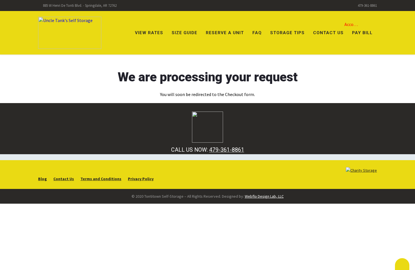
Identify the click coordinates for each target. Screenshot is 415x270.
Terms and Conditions (100, 178)
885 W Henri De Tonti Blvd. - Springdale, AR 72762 (80, 5)
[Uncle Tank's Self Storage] (69, 32)
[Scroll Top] (402, 264)
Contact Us (328, 32)
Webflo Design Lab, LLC (264, 196)
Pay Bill (362, 32)
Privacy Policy (141, 178)
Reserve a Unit (225, 32)
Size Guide (184, 32)
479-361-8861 (367, 5)
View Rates (149, 32)
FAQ (257, 32)
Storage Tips (287, 32)
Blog (42, 178)
